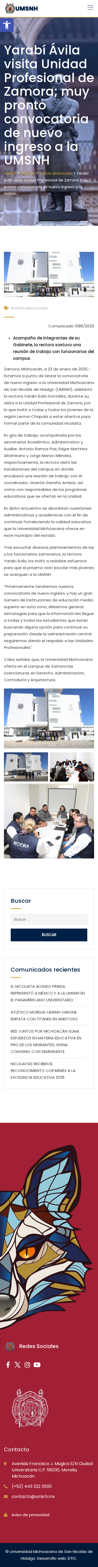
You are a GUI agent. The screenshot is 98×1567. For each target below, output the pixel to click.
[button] (7, 25)
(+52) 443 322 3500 (32, 1486)
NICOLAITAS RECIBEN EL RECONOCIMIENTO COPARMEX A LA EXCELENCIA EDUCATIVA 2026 (43, 1070)
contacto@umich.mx (33, 1496)
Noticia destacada (29, 308)
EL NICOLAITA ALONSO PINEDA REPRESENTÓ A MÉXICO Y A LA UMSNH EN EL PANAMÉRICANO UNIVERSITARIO (48, 993)
